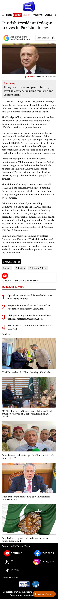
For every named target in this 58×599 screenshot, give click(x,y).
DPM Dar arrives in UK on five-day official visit (26, 372)
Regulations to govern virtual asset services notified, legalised (25, 539)
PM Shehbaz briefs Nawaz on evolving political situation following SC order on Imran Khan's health (27, 413)
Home (9, 15)
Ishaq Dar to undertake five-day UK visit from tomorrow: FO (26, 498)
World (48, 15)
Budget (17, 15)
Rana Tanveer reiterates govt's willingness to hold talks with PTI (28, 456)
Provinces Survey (44, 594)
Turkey (7, 268)
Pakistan (38, 15)
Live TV (26, 15)
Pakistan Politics (38, 268)
